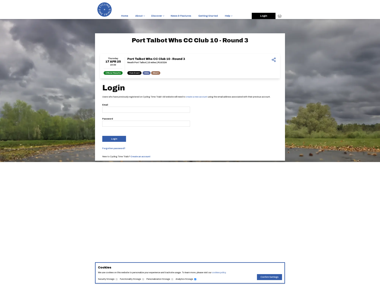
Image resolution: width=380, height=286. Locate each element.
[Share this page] (273, 59)
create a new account (196, 97)
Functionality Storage (130, 279)
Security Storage (106, 279)
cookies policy (219, 272)
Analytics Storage (184, 279)
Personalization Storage (158, 279)
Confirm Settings (269, 277)
